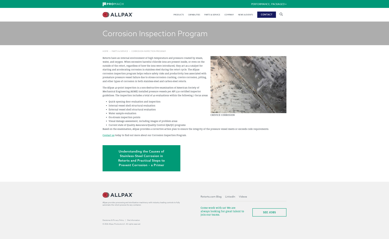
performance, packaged (268, 4)
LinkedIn (230, 197)
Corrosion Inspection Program (148, 51)
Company (229, 14)
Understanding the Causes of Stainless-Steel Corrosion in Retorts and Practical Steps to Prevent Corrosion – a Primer (141, 158)
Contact (266, 14)
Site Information (133, 220)
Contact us (108, 135)
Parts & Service (212, 14)
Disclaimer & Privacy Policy (113, 220)
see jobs (269, 212)
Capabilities (194, 14)
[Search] (281, 14)
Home (105, 51)
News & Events (245, 14)
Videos (243, 197)
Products (179, 14)
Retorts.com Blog (211, 197)
